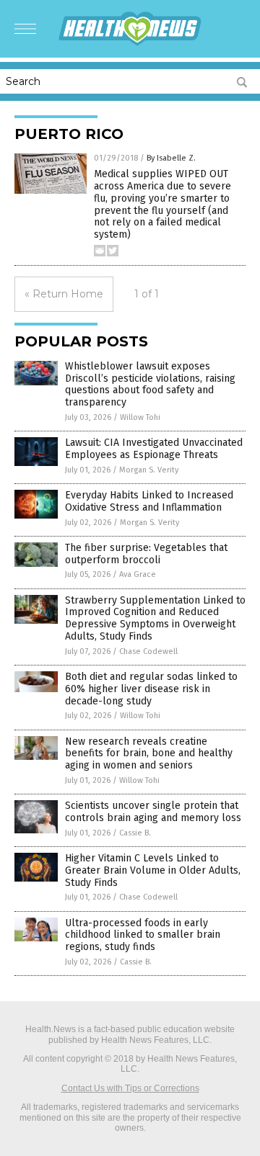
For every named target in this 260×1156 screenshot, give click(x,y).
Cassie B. (135, 833)
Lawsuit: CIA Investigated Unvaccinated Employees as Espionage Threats (154, 448)
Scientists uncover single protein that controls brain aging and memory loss (153, 811)
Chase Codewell (148, 651)
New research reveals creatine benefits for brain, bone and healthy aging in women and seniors (149, 753)
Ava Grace (137, 574)
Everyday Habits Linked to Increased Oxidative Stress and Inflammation (149, 501)
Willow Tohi (140, 417)
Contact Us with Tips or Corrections (130, 1088)
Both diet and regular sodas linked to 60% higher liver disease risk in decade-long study (151, 689)
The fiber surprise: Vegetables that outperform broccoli (146, 554)
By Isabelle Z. (171, 158)
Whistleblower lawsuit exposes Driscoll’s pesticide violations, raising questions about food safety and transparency (150, 384)
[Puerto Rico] (130, 43)
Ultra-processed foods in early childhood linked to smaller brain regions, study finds (142, 935)
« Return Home (64, 293)
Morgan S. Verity (148, 470)
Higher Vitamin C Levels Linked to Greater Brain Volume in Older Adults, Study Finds (152, 870)
